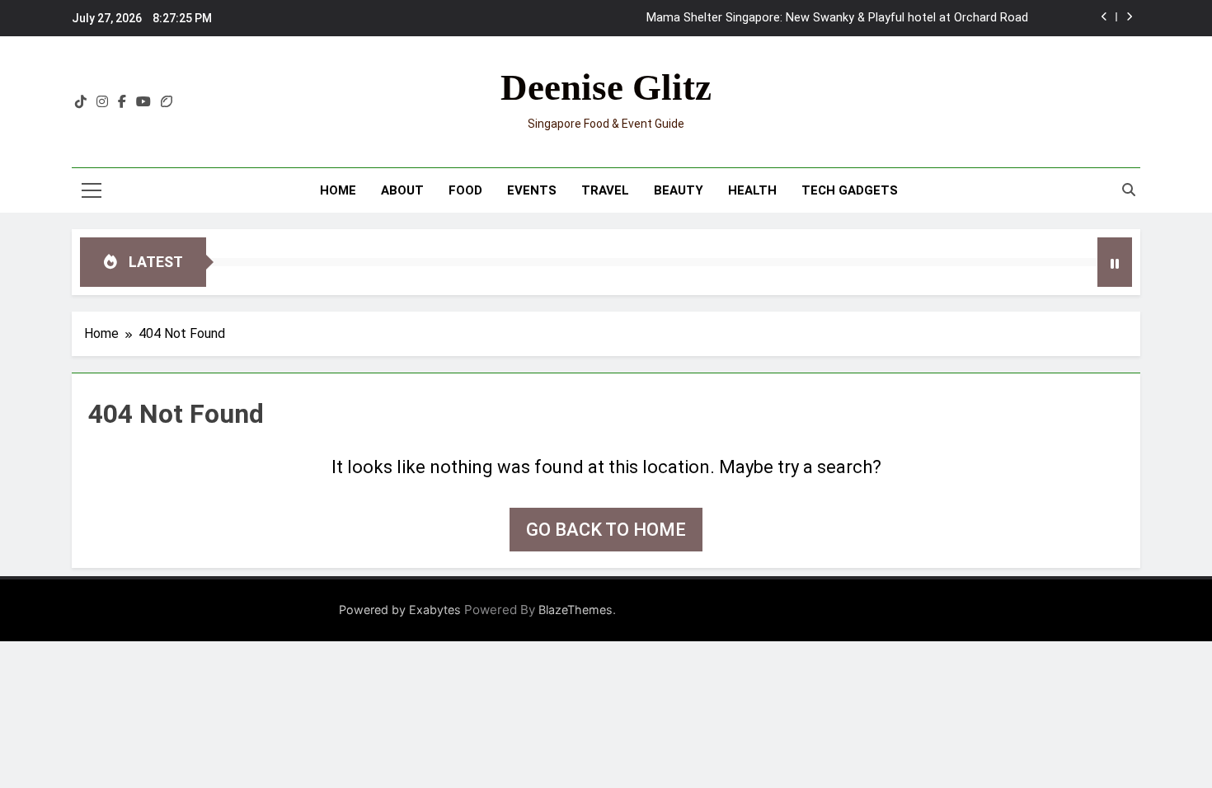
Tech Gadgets (849, 190)
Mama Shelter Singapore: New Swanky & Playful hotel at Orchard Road (837, 18)
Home (338, 190)
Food (465, 190)
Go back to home (606, 529)
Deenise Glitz (606, 87)
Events (532, 190)
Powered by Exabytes (400, 610)
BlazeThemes (575, 610)
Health (752, 190)
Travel (605, 190)
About (402, 190)
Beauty (678, 190)
